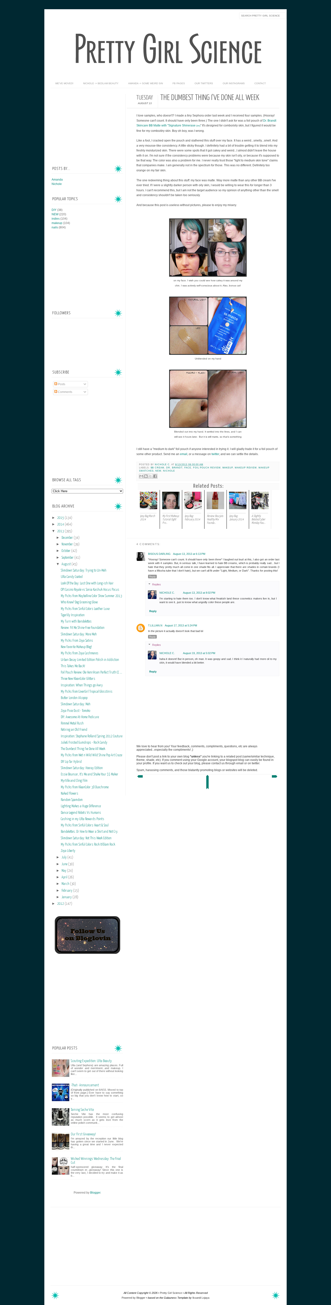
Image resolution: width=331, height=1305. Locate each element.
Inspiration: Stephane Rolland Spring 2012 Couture (91, 736)
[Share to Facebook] (155, 476)
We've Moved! (64, 83)
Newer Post (139, 777)
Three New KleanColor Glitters (78, 679)
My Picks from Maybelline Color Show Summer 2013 (91, 596)
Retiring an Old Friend (74, 729)
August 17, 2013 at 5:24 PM (181, 625)
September (68, 557)
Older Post (275, 777)
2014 (61, 524)
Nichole (169, 471)
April (65, 877)
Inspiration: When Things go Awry (82, 685)
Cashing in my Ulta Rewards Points (82, 819)
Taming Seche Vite (82, 1110)
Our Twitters (204, 83)
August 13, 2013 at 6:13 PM (189, 553)
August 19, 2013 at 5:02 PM (199, 653)
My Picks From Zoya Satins (77, 640)
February (67, 890)
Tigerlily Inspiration (73, 615)
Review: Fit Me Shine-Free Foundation (82, 628)
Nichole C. (163, 464)
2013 (61, 531)
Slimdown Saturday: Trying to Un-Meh (83, 570)
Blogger (95, 1192)
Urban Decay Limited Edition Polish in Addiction (90, 660)
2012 (61, 904)
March (66, 884)
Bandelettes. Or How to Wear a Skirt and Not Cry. (89, 831)
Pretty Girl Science (171, 1292)
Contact (260, 83)
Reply (152, 576)
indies (56, 218)
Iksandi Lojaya (200, 1297)
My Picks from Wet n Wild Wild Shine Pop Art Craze (91, 755)
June (65, 864)
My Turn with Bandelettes (76, 621)
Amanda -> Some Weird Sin (145, 83)
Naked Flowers (69, 793)
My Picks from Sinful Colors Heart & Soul (85, 825)
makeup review (246, 467)
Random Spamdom (72, 800)
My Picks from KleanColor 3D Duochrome (85, 787)
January (67, 897)
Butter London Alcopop (74, 698)
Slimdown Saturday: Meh (75, 704)
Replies (156, 584)
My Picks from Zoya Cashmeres (79, 653)
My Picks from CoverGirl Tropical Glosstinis (86, 691)
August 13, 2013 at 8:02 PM (199, 592)
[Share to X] (150, 476)
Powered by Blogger (133, 1297)
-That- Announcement (85, 1085)
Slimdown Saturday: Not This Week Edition (86, 838)
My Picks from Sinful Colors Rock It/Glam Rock (88, 844)
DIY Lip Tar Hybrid (71, 762)
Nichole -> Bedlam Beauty (100, 83)
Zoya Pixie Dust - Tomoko (75, 711)
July (64, 857)
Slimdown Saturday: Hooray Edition (82, 768)
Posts (61, 384)
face (187, 467)
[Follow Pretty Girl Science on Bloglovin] (87, 953)
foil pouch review (207, 467)
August (66, 564)
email (183, 454)
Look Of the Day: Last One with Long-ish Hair (87, 583)
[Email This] (141, 476)
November (68, 544)
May (64, 871)
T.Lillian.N (155, 625)
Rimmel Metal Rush (72, 723)
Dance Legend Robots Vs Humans (81, 813)
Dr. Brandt (174, 467)
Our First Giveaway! (83, 1134)
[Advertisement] (88, 124)
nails (55, 227)
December (68, 538)
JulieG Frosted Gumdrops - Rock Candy (84, 742)
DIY (54, 210)
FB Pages (179, 83)
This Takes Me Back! (73, 666)
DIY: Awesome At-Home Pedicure (80, 717)
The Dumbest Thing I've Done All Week (83, 749)
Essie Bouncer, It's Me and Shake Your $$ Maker (89, 774)
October (66, 551)
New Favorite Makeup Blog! (76, 647)
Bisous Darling (159, 553)
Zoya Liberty (68, 851)
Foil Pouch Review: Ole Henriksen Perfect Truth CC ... (91, 672)
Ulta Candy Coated (72, 577)
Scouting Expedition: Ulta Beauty (91, 1061)
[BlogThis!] (145, 476)
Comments (64, 392)
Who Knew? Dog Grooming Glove (79, 602)
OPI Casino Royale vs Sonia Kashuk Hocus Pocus (90, 589)
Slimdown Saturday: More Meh (79, 634)
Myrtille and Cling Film (74, 780)
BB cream (158, 467)
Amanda (57, 179)
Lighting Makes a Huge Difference (81, 806)
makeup (227, 467)
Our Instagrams (234, 83)
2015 (61, 518)
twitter (215, 454)
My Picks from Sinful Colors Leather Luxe (85, 609)
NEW (158, 471)
